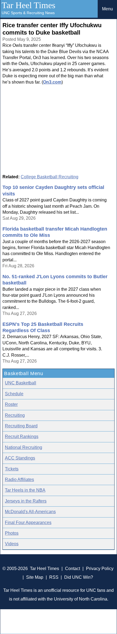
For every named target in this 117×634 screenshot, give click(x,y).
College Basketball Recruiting (49, 176)
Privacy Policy (99, 568)
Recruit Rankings (21, 436)
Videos (12, 543)
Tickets (12, 469)
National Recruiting (23, 447)
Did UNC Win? (78, 577)
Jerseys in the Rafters (26, 501)
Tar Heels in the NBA (25, 490)
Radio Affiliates (19, 479)
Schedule (14, 393)
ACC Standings (20, 458)
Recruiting (15, 415)
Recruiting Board (21, 426)
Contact (72, 568)
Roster (11, 404)
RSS (54, 577)
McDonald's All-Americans (30, 511)
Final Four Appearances (28, 522)
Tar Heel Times (28, 5)
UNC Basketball (20, 383)
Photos (12, 533)
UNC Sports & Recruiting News (28, 13)
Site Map (34, 577)
